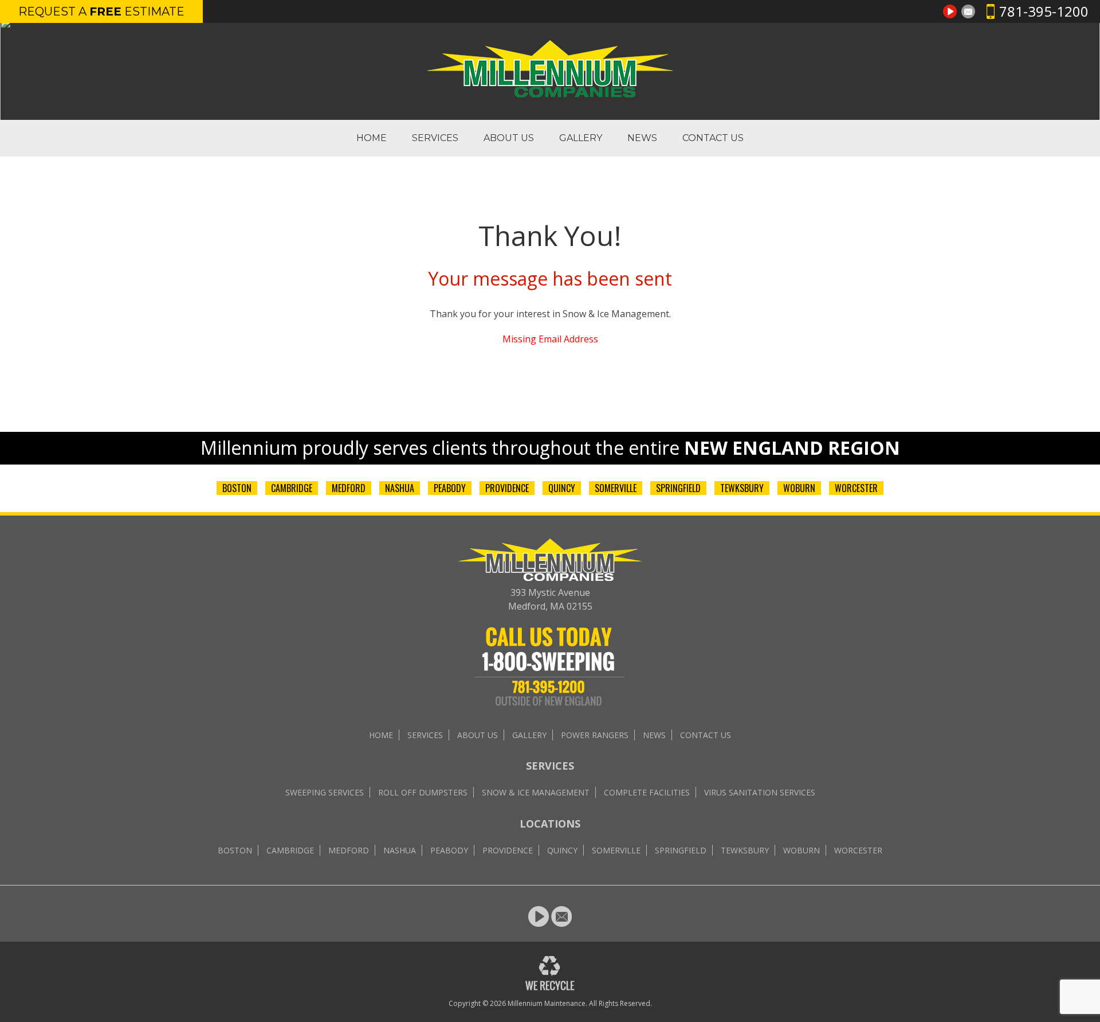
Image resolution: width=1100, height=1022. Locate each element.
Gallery (580, 137)
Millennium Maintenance (547, 1003)
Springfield (678, 488)
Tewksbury (742, 488)
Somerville (616, 488)
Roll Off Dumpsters (422, 792)
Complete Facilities (647, 792)
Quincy (561, 488)
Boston (237, 488)
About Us (509, 137)
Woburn (799, 488)
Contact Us (713, 137)
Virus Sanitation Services (759, 792)
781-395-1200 (1044, 11)
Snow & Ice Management (536, 792)
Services (435, 137)
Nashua (399, 488)
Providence (507, 488)
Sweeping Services (324, 792)
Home (371, 137)
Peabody (450, 488)
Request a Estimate (101, 11)
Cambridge (291, 488)
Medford (349, 488)
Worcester (856, 488)
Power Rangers (594, 735)
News (642, 137)
